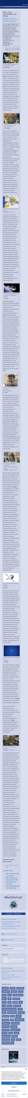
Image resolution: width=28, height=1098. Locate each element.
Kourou (20, 1009)
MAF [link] (8, 67)
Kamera (9, 1006)
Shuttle (5, 1033)
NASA (18, 1016)
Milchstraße (5, 1016)
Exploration (13, 18)
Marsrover (21, 1012)
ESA (4, 998)
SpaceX (16, 1033)
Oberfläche (5, 1020)
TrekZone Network (8, 968)
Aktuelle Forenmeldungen (10, 919)
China (4, 995)
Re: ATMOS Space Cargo (7, 924)
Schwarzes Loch (15, 1029)
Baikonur (14, 991)
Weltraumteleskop (8, 1043)
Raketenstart (19, 1020)
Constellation (6, 18)
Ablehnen (14, 1087)
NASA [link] (6, 49)
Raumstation (15, 1023)
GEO (9, 1002)
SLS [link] (11, 293)
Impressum (25, 1093)
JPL (4, 1006)
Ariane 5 (12, 988)
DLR (9, 995)
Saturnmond (6, 1029)
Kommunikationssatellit (9, 1009)
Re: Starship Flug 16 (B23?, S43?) (9, 928)
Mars (4, 1012)
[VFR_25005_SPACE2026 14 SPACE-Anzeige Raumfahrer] (13, 1056)
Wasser (18, 1039)
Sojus (10, 1033)
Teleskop (14, 1036)
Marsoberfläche (12, 1012)
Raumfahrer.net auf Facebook (10, 934)
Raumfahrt (5, 20)
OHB (12, 1020)
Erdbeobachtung (18, 995)
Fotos (4, 1002)
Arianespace (20, 988)
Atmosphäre (6, 991)
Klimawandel (17, 1006)
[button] (26, 1069)
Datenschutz (17, 913)
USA (13, 1039)
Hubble (15, 1002)
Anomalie (5, 988)
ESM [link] (12, 463)
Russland (13, 1026)
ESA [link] (13, 421)
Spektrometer (6, 1036)
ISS (21, 1002)
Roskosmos (6, 1026)
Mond (12, 1016)
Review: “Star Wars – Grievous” (8, 974)
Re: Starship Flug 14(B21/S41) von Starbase (11, 921)
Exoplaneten (16, 998)
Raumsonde (6, 1023)
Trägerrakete (6, 1039)
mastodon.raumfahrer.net (8, 939)
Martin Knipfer (13, 48)
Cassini (20, 991)
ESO (9, 998)
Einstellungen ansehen (14, 1090)
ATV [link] (12, 436)
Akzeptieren (14, 1083)
